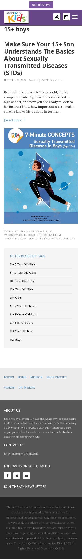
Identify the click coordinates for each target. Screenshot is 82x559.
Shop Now (41, 5)
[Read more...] (14, 120)
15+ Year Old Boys (32, 231)
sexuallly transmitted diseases (52, 238)
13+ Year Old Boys (21, 331)
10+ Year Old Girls (22, 281)
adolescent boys (49, 234)
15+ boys (29, 234)
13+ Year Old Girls (22, 289)
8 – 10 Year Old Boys (23, 314)
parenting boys (15, 238)
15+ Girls (16, 297)
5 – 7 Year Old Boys (22, 306)
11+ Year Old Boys (21, 322)
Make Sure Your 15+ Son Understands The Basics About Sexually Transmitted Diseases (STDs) (39, 58)
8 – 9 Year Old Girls (23, 272)
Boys (49, 231)
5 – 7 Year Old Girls (23, 264)
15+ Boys (15, 340)
